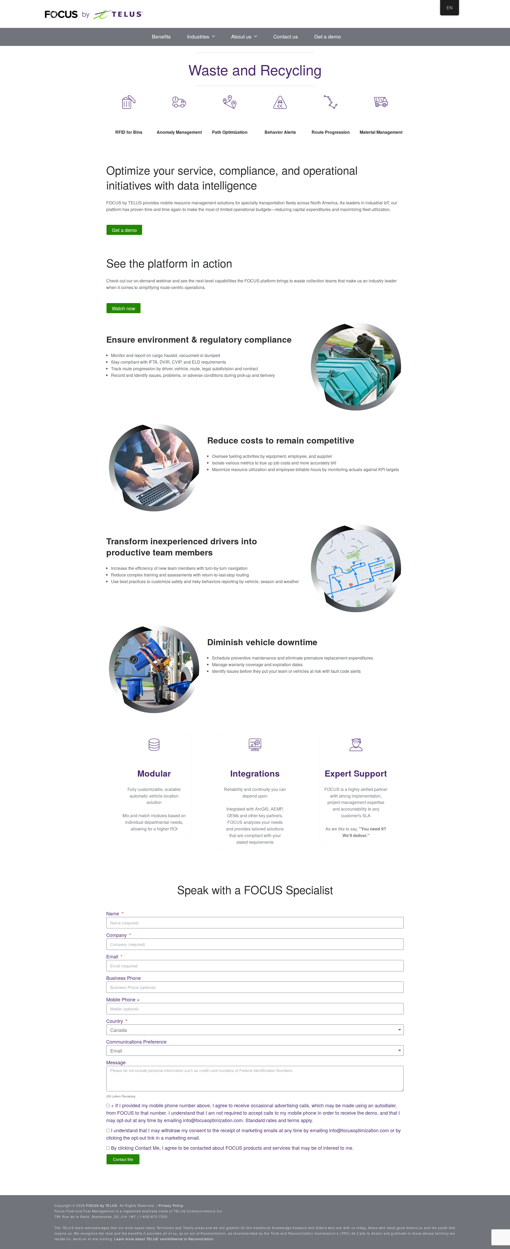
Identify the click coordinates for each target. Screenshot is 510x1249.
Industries (198, 36)
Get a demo (327, 36)
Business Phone (123, 977)
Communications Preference (136, 1041)
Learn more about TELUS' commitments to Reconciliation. (164, 1239)
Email (113, 956)
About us (241, 36)
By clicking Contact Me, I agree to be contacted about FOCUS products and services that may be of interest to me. (232, 1147)
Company (117, 934)
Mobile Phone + (123, 999)
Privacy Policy (171, 1205)
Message (116, 1062)
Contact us (285, 36)
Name (113, 913)
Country (115, 1020)
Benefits (161, 36)
